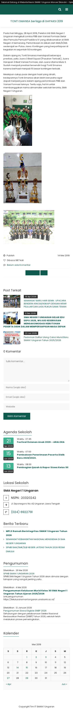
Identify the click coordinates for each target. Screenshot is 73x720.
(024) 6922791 (22, 512)
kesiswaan (33, 272)
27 (8, 678)
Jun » (64, 684)
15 (27, 667)
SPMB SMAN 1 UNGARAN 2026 (18, 573)
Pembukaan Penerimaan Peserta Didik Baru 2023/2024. (41, 456)
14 (17, 667)
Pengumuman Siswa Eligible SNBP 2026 (25, 610)
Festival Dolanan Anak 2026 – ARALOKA (41, 442)
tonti (44, 272)
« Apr (8, 684)
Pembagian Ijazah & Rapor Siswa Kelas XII (42, 467)
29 (26, 678)
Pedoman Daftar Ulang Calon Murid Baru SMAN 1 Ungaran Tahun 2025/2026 (46, 339)
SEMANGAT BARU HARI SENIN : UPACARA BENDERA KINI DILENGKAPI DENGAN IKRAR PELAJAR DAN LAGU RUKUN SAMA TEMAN (45, 303)
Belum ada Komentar (19, 265)
